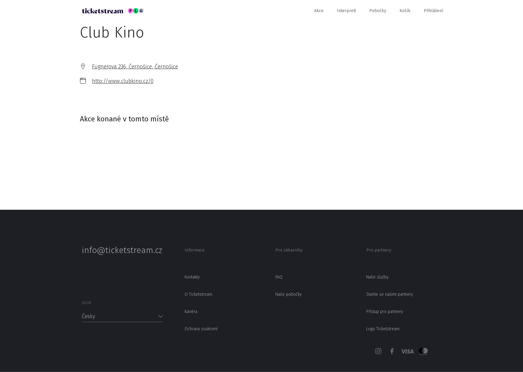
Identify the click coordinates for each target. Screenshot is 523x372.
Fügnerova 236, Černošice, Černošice (135, 66)
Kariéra (191, 311)
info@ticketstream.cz (122, 250)
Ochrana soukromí (201, 328)
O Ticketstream (198, 294)
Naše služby (377, 277)
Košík (405, 10)
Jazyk (86, 302)
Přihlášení (433, 10)
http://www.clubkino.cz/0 (122, 81)
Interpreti (346, 10)
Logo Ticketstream (383, 328)
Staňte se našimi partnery (389, 294)
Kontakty (192, 277)
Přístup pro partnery (384, 311)
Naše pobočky (288, 294)
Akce (319, 10)
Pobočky (377, 10)
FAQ (278, 277)
